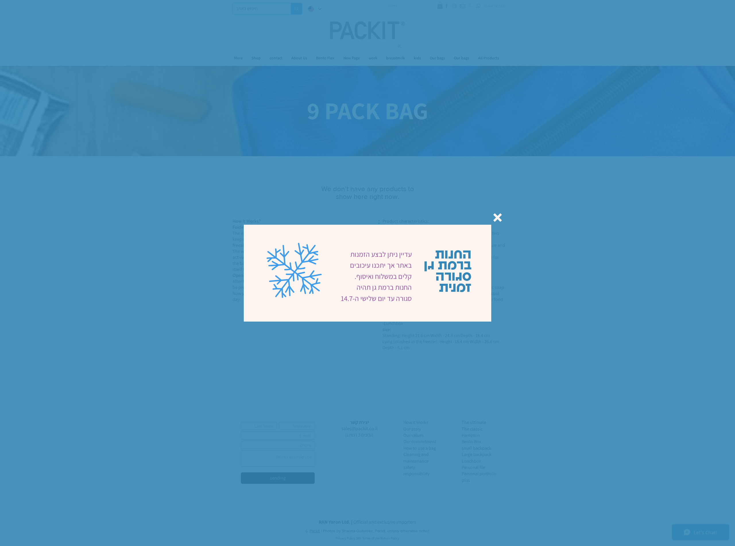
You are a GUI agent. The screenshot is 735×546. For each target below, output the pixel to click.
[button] (497, 217)
